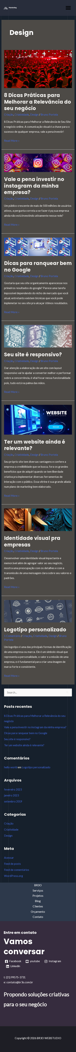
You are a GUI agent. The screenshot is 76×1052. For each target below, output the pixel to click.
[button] (68, 8)
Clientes (38, 906)
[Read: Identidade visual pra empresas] (38, 519)
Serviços (38, 890)
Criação (8, 114)
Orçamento (38, 911)
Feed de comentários (16, 869)
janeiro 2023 (11, 795)
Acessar (9, 857)
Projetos (37, 895)
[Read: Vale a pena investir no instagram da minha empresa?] (38, 162)
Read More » (11, 140)
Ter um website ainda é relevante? (34, 445)
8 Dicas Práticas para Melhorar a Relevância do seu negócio (37, 102)
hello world (10, 767)
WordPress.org (13, 875)
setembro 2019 (13, 801)
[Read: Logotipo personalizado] (38, 610)
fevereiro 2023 (13, 789)
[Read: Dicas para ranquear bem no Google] (38, 246)
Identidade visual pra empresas (32, 541)
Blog (38, 901)
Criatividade (22, 114)
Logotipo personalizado (35, 629)
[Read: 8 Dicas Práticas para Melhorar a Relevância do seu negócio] (38, 68)
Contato (38, 916)
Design (34, 114)
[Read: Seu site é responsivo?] (38, 335)
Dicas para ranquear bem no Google (38, 266)
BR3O (38, 885)
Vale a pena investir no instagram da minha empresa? (34, 186)
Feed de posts (12, 863)
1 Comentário (12, 635)
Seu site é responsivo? (33, 354)
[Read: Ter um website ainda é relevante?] (38, 419)
